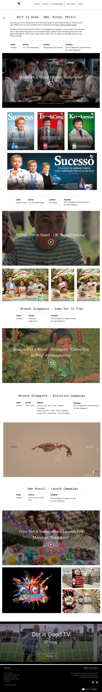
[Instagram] (97, 682)
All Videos (50, 656)
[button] (57, 3)
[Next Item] (97, 450)
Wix (97, 677)
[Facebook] (93, 682)
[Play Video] (51, 84)
